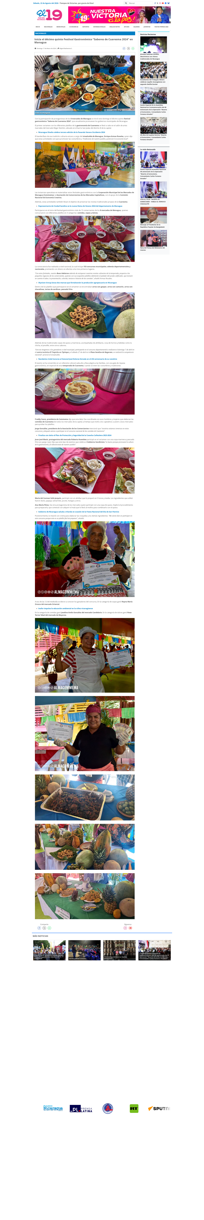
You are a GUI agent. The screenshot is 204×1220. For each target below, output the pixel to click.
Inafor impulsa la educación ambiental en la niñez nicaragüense (65, 608)
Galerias (136, 27)
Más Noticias (40, 936)
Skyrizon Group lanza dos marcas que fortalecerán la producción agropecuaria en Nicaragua (77, 283)
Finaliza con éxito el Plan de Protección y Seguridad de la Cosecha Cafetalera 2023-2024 (74, 435)
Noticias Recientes (148, 34)
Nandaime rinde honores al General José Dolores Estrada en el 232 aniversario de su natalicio (77, 359)
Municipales (61, 27)
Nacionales (48, 27)
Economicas (73, 27)
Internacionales (99, 27)
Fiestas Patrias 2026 (161, 27)
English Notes (115, 27)
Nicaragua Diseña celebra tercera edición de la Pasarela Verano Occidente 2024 (71, 132)
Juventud (147, 27)
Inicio (38, 27)
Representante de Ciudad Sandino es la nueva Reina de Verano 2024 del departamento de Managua (80, 206)
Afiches (126, 27)
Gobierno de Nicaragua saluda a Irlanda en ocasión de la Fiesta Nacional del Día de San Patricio (78, 512)
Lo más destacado (147, 149)
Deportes (85, 27)
